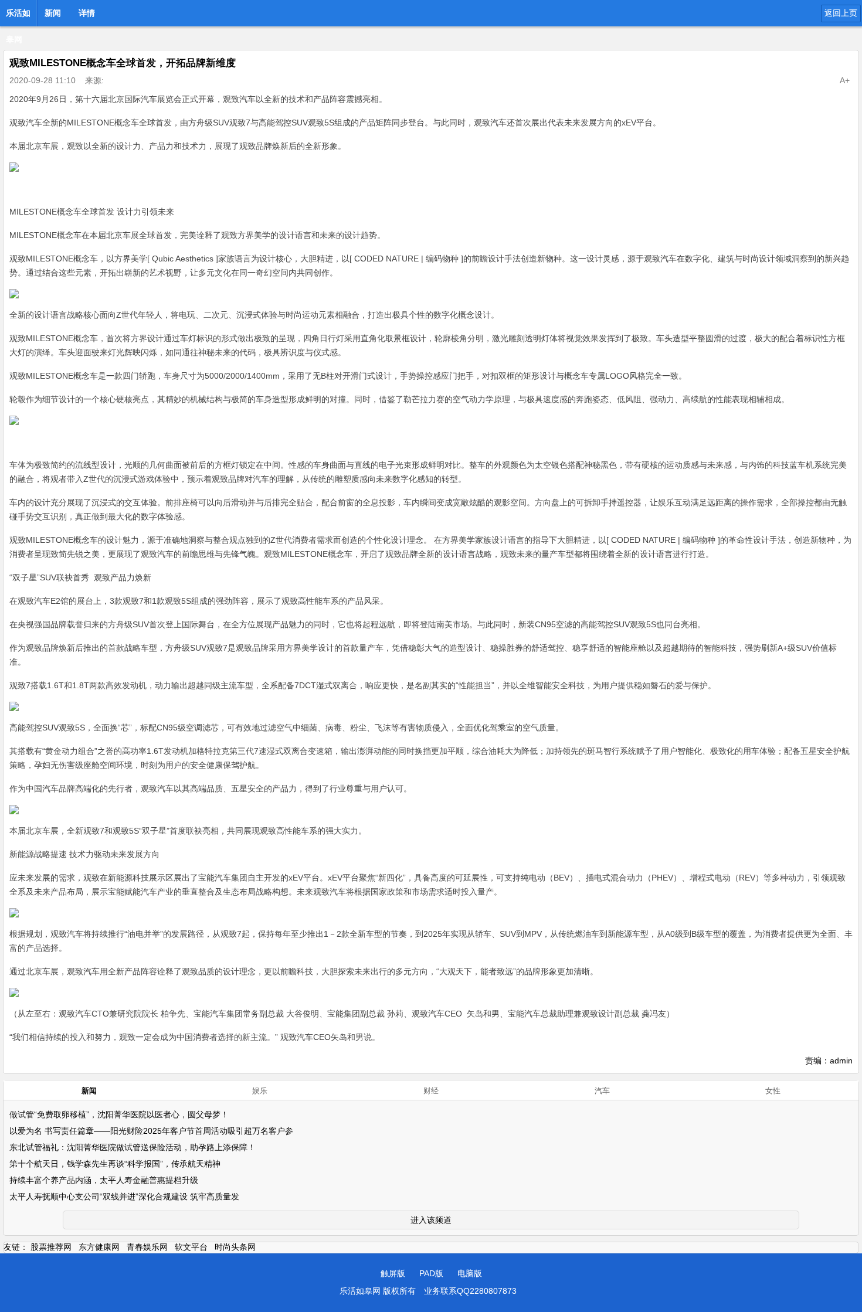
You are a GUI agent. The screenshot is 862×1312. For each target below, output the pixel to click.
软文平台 (191, 1247)
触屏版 (393, 1273)
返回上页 (840, 13)
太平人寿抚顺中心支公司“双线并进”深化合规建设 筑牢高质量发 (124, 1196)
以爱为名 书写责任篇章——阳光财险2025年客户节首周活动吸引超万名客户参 (151, 1131)
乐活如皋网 (18, 16)
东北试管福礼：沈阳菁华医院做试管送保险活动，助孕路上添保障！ (132, 1147)
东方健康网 (99, 1247)
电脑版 (469, 1273)
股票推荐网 (51, 1247)
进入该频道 (431, 1220)
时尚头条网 (235, 1247)
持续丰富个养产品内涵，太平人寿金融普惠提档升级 (103, 1180)
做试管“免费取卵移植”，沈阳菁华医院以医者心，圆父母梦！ (119, 1114)
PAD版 (431, 1273)
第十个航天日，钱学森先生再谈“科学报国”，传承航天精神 (114, 1163)
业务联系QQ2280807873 (470, 1291)
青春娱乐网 (147, 1247)
